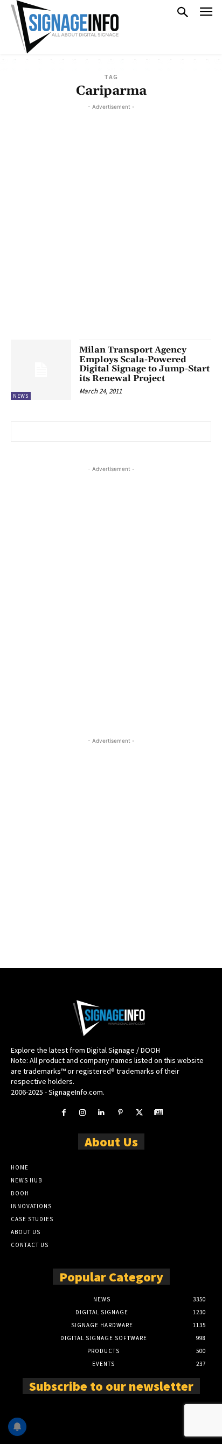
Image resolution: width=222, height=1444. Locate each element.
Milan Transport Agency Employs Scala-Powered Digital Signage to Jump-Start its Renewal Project (144, 364)
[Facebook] (63, 1112)
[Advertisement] (111, 223)
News (21, 395)
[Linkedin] (101, 1112)
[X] (139, 1112)
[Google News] (158, 1112)
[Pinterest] (120, 1112)
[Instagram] (82, 1112)
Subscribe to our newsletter (111, 1385)
